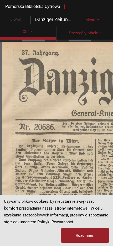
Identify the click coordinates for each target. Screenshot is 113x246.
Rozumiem (85, 235)
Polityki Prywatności (55, 222)
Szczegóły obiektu (85, 33)
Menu (90, 19)
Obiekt (28, 31)
